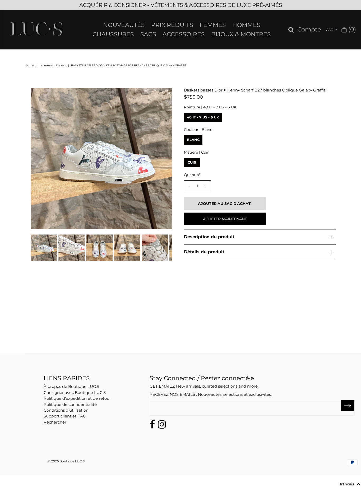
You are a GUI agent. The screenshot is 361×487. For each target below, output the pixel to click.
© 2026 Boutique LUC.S (66, 461)
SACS (148, 34)
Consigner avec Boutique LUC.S (75, 392)
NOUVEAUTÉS (124, 25)
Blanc (193, 139)
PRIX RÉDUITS (172, 25)
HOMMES (246, 25)
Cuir (192, 162)
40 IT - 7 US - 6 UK (203, 117)
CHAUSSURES (113, 34)
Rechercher (55, 422)
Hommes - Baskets (53, 65)
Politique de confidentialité (70, 404)
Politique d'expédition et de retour (77, 398)
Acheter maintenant (225, 219)
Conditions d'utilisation (66, 410)
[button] (350, 484)
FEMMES (213, 25)
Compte (309, 30)
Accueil (30, 65)
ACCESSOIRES (184, 34)
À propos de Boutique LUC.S (71, 386)
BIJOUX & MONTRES (241, 34)
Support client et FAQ (65, 416)
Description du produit (209, 236)
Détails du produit (204, 251)
